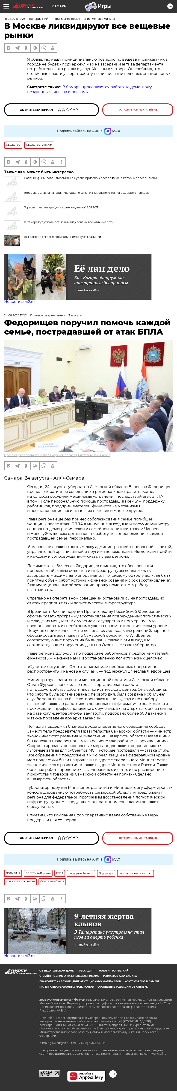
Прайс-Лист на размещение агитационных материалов (80, 981)
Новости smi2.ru (19, 301)
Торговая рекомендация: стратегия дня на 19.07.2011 (61, 207)
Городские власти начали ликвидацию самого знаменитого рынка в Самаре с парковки (87, 192)
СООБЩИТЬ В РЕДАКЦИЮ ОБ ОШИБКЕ (122, 986)
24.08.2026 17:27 (15, 315)
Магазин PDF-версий (113, 970)
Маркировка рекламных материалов (66, 986)
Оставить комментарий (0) (138, 109)
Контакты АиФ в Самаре (142, 981)
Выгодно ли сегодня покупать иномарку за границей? (63, 237)
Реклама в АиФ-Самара (120, 976)
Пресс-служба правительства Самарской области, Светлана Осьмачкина (57, 455)
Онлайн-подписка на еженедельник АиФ (69, 976)
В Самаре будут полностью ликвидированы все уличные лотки (69, 222)
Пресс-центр (86, 970)
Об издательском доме (56, 970)
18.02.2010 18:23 (14, 18)
